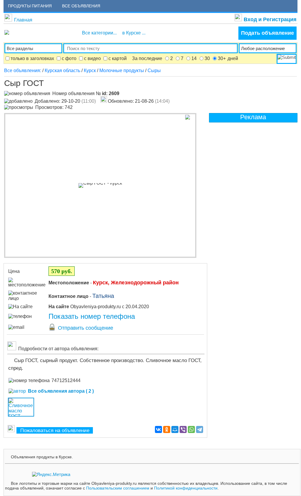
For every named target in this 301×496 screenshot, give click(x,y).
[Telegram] (199, 429)
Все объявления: (23, 70)
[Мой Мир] (174, 429)
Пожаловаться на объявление (54, 430)
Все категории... (99, 32)
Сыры (154, 70)
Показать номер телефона (92, 316)
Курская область (62, 70)
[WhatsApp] (191, 429)
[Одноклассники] (166, 429)
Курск (90, 70)
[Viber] (183, 429)
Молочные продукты (121, 70)
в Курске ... (134, 32)
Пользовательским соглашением (117, 488)
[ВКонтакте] (158, 429)
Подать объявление (267, 33)
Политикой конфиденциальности (186, 488)
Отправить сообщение (84, 328)
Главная (23, 19)
